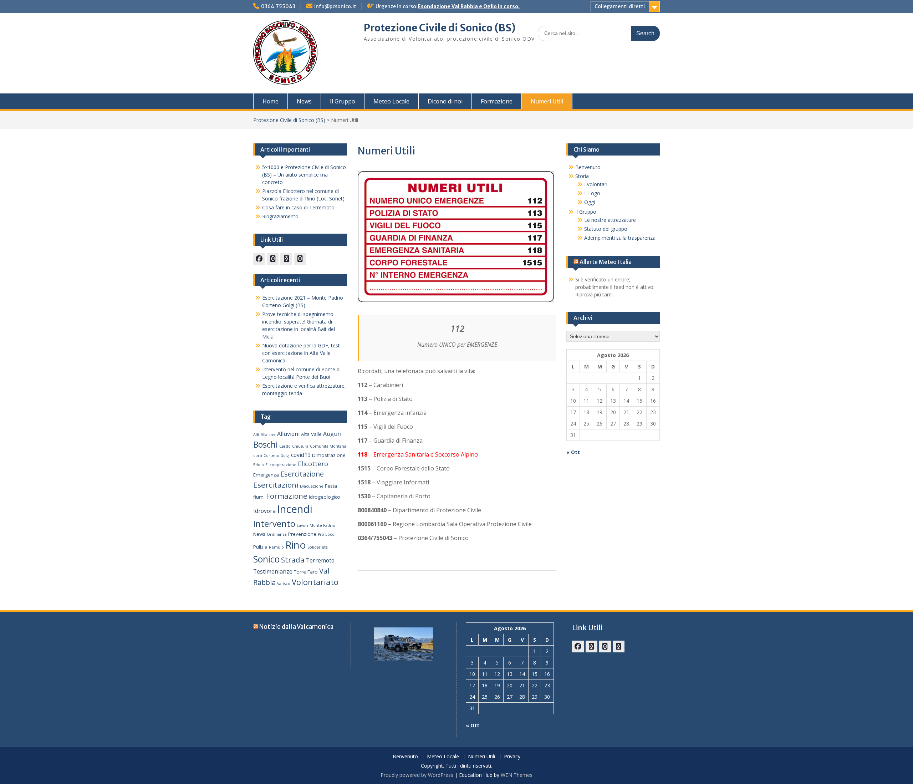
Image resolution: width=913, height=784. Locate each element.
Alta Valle (311, 434)
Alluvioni (288, 434)
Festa (331, 486)
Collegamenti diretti (620, 6)
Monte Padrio (322, 525)
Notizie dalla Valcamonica (296, 627)
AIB (256, 434)
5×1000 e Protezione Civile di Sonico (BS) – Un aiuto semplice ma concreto (304, 174)
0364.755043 (278, 6)
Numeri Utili (547, 101)
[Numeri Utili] (300, 259)
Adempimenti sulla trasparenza (620, 237)
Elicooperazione (280, 464)
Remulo (276, 547)
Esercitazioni (276, 485)
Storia (582, 176)
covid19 (301, 455)
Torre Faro (306, 572)
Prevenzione (302, 534)
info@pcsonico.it (335, 6)
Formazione (496, 101)
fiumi (259, 497)
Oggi (589, 202)
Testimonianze (272, 571)
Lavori (302, 525)
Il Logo (592, 193)
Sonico (266, 559)
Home (270, 101)
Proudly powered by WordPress (417, 775)
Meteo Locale (391, 101)
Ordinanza (277, 534)
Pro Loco (326, 534)
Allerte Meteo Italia (606, 261)
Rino (295, 544)
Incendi (294, 509)
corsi (257, 455)
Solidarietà (317, 547)
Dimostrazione (329, 455)
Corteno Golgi (277, 455)
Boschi (265, 444)
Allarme (268, 434)
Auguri (332, 434)
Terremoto (320, 560)
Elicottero (313, 463)
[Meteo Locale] (286, 259)
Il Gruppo (342, 101)
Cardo (285, 446)
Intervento (274, 523)
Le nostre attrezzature (610, 220)
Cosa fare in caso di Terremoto (298, 207)
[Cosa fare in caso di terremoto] (273, 259)
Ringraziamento (280, 216)
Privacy (512, 756)
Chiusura (300, 446)
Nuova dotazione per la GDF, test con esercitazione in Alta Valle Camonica (301, 353)
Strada (293, 560)
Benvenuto (588, 167)
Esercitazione (302, 474)
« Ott (573, 452)
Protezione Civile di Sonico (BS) (440, 27)
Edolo (258, 464)
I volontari (595, 184)
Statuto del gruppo (605, 228)
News (304, 101)
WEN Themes (516, 775)
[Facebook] (259, 259)
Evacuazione (311, 486)
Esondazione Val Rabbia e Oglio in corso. (469, 6)
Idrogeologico (324, 497)
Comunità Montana (328, 446)
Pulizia (260, 547)
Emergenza (266, 475)
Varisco (283, 583)
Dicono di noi (445, 101)
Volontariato (315, 582)
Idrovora (264, 511)
